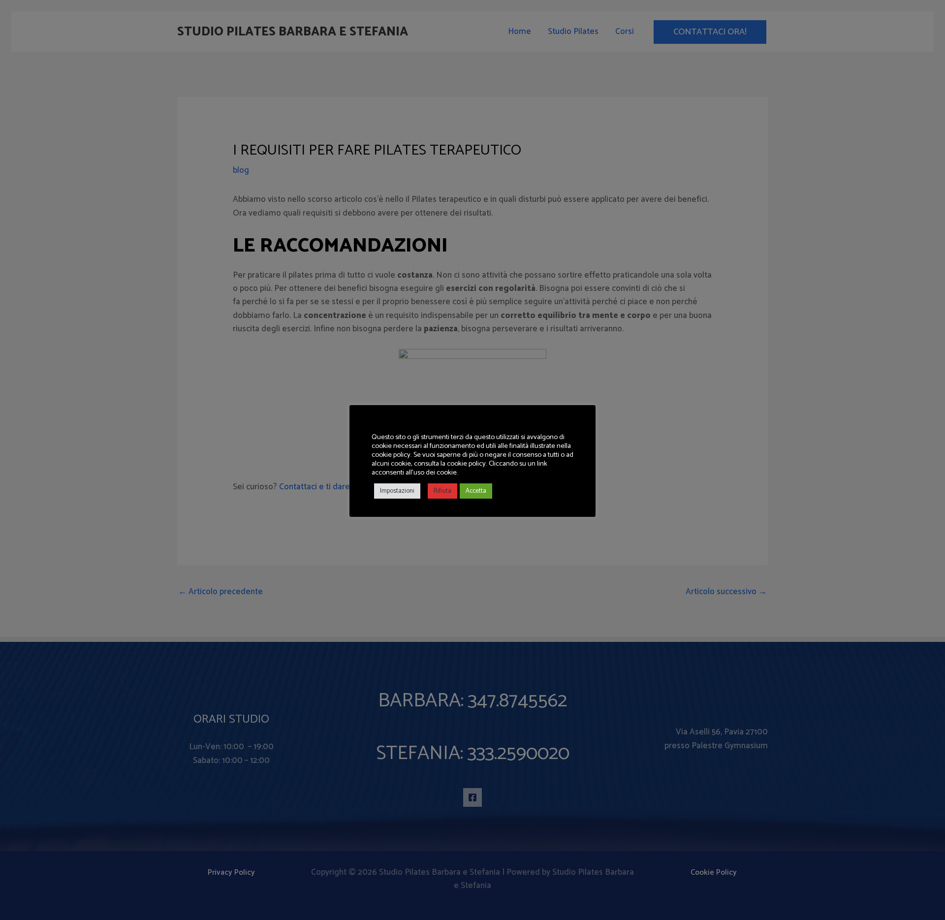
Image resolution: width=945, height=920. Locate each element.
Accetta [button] (476, 491)
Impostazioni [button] (397, 491)
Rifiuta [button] (442, 491)
